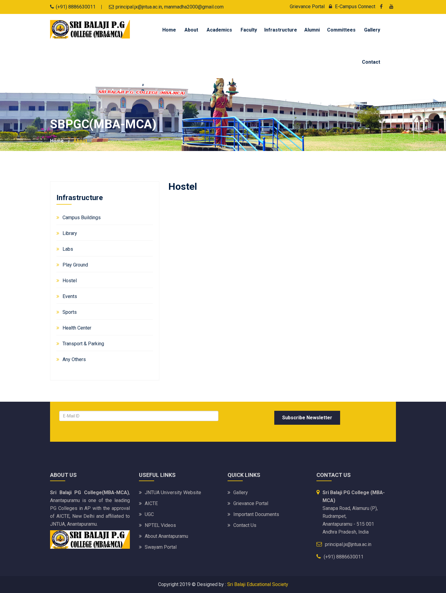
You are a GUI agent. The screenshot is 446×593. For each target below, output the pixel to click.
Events (70, 296)
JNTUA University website (173, 492)
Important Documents (256, 514)
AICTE (151, 503)
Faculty (249, 30)
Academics (219, 30)
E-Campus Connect (355, 6)
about (80, 141)
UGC (149, 514)
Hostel (70, 280)
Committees (341, 30)
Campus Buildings (82, 217)
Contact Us (244, 525)
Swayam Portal (161, 547)
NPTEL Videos (160, 525)
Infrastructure (280, 30)
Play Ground (75, 265)
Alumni (312, 30)
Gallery (372, 30)
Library (70, 233)
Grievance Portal (307, 6)
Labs (68, 249)
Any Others (74, 359)
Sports (70, 312)
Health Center (77, 328)
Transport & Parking (83, 344)
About (191, 30)
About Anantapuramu (166, 536)
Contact (371, 62)
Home (169, 30)
